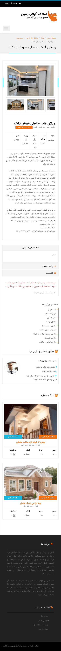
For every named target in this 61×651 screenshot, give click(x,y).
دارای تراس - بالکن (48, 342)
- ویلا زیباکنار (44, 620)
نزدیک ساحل (50, 313)
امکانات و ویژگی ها (50, 304)
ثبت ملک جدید (11, 3)
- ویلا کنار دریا (43, 629)
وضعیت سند (48, 266)
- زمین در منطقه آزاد (41, 624)
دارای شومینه (50, 338)
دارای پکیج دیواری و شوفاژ (44, 334)
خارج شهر (51, 317)
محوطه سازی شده (48, 330)
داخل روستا (51, 321)
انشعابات (50, 273)
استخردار (52, 309)
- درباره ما (45, 616)
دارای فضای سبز (49, 326)
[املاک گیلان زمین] (39, 16)
